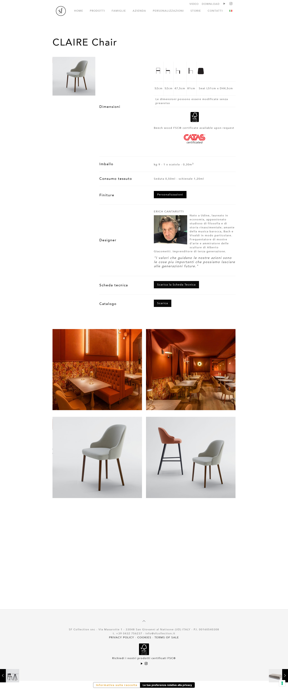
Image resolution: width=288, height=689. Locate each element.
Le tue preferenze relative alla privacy (167, 685)
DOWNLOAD (211, 4)
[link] (73, 76)
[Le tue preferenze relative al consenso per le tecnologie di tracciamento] (282, 683)
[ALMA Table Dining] (9, 675)
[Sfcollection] (61, 11)
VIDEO (194, 4)
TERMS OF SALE (166, 637)
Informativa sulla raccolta (116, 685)
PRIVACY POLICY (121, 637)
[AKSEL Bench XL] (278, 675)
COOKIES (144, 637)
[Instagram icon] (146, 664)
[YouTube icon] (142, 664)
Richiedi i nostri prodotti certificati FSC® (144, 658)
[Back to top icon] (144, 621)
